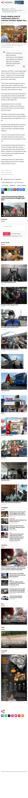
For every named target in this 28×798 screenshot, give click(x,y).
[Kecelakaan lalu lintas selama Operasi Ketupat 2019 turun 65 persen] (14, 340)
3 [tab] (14, 625)
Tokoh (17, 730)
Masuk (17, 746)
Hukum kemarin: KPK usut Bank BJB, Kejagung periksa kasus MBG (17, 527)
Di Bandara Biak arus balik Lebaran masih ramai (13, 412)
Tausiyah (17, 733)
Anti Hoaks (4, 744)
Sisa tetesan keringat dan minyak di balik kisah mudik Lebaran (13, 434)
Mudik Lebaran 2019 (7, 182)
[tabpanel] (14, 616)
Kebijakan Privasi (19, 754)
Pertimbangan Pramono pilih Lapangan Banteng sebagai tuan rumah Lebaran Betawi (17, 590)
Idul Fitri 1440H (18, 182)
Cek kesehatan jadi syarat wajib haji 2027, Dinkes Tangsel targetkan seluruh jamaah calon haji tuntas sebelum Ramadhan (16, 537)
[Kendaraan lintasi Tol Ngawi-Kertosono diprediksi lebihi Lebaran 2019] (14, 317)
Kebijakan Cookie (20, 756)
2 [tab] (12, 625)
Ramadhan (6, 9)
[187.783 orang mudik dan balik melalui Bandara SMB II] (14, 470)
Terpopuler (4, 507)
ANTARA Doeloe (5, 751)
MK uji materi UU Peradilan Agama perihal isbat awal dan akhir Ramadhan (17, 575)
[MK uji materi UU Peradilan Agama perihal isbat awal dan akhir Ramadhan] (4, 575)
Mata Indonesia (5, 749)
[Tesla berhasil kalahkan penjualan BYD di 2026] (4, 598)
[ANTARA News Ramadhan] (9, 711)
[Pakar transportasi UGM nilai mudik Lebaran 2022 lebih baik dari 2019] (14, 273)
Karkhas (3, 741)
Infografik (12, 518)
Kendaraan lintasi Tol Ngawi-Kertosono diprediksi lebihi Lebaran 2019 (12, 326)
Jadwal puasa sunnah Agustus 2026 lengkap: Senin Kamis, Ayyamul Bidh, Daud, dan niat (17, 513)
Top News (4, 545)
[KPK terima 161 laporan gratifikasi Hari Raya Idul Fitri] (14, 448)
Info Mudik (5, 185)
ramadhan (12, 185)
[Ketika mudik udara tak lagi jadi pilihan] (12, 361)
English (17, 735)
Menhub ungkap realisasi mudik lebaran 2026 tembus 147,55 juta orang (17, 583)
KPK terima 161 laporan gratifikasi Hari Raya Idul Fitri (13, 457)
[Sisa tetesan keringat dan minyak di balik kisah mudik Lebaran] (14, 426)
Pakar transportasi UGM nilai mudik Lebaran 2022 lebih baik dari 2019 (14, 281)
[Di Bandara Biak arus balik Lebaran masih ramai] (14, 403)
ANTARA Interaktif (6, 746)
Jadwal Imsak (18, 738)
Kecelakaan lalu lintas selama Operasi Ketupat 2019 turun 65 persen (12, 348)
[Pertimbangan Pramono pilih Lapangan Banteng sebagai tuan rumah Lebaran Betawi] (4, 591)
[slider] (5, 215)
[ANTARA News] (7, 2)
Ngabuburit (18, 723)
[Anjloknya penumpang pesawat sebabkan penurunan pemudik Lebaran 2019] (14, 493)
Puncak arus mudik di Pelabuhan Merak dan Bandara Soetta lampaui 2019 (13, 304)
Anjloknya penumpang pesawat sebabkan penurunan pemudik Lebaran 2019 (13, 501)
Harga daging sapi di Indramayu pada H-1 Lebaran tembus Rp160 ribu (12, 11)
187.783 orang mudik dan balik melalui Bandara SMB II (12, 479)
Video (10, 580)
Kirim (6, 233)
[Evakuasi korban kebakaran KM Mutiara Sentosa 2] (4, 521)
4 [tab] (16, 625)
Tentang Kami (19, 759)
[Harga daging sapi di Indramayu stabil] (12, 253)
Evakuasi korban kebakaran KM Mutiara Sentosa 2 (14, 697)
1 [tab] (9, 625)
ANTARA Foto (19, 769)
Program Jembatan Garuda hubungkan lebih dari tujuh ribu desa (14, 642)
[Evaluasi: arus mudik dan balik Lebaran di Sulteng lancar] (14, 381)
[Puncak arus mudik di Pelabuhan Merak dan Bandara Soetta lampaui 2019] (14, 295)
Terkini (3, 720)
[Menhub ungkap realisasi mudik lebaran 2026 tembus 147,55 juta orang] (4, 582)
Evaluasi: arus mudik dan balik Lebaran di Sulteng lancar (13, 389)
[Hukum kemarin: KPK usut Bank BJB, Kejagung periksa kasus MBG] (4, 528)
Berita (12, 9)
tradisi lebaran (21, 185)
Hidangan (17, 725)
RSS (16, 766)
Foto (10, 532)
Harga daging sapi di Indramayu (12, 179)
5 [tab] (18, 625)
